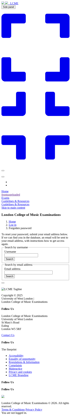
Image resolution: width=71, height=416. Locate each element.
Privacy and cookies (20, 371)
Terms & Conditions (13, 409)
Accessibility (16, 355)
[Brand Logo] (5, 3)
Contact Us (7, 335)
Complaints (15, 365)
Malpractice (15, 368)
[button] (2, 282)
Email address (12, 268)
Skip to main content (13, 207)
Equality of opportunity (22, 358)
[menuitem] (35, 194)
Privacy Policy (33, 409)
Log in (12, 224)
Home (12, 221)
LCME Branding (18, 375)
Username (10, 251)
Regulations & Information (24, 362)
